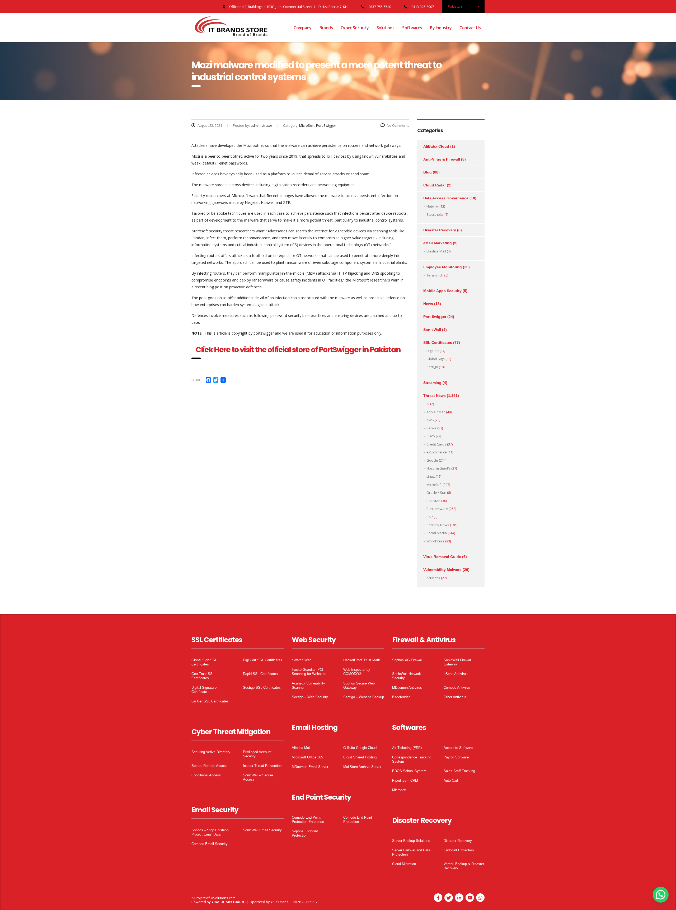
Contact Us (470, 28)
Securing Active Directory (210, 752)
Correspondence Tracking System (411, 759)
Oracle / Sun (436, 492)
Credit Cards (436, 444)
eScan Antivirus (456, 674)
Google (432, 460)
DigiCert (432, 350)
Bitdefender (401, 697)
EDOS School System (409, 771)
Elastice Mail (436, 251)
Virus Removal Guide (442, 557)
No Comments (398, 125)
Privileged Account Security (257, 754)
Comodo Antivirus (457, 687)
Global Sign (435, 359)
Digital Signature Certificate (204, 690)
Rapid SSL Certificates (260, 674)
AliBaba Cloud (436, 146)
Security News (437, 524)
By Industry (441, 28)
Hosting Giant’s (438, 468)
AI (427, 403)
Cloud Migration (404, 864)
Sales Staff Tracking (459, 771)
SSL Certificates (437, 342)
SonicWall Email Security (262, 830)
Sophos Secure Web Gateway (359, 685)
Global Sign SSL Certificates (204, 662)
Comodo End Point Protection (357, 819)
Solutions (385, 28)
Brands (326, 28)
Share (196, 380)
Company (303, 28)
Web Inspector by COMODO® (356, 672)
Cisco (430, 436)
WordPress (435, 541)
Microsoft (399, 790)
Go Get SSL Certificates (210, 701)
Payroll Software (456, 757)
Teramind (434, 275)
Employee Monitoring (442, 267)
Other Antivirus (455, 697)
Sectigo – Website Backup (363, 697)
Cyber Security (355, 28)
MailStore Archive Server (362, 767)
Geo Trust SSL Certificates (202, 676)
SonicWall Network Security (406, 676)
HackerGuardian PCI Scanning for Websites (309, 672)
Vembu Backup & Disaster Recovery (464, 866)
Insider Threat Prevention (262, 766)
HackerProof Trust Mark (361, 660)
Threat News (434, 395)
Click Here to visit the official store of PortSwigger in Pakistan (300, 350)
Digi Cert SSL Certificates (262, 660)
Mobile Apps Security (442, 291)
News (428, 304)
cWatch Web (301, 660)
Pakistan (433, 500)
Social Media (436, 533)
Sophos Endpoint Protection (305, 833)
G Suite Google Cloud (360, 748)
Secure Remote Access (209, 766)
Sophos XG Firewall (407, 660)
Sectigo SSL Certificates (262, 687)
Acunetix (433, 577)
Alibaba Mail (301, 748)
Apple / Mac (435, 412)
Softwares (412, 28)
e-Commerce (436, 452)
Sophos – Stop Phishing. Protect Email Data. (210, 832)
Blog (427, 172)
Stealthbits (435, 214)
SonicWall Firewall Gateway (458, 662)
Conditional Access (206, 775)
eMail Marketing (437, 243)
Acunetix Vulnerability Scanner (308, 685)
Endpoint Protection (459, 850)
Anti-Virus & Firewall (441, 159)
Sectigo (432, 366)
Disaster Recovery (439, 230)
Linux (430, 476)
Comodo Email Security (209, 844)
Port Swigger (434, 317)
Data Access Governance (445, 198)
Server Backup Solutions (411, 841)
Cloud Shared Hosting (360, 757)
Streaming (432, 383)
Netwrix (432, 206)
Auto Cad (451, 780)
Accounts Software (458, 748)
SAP (429, 516)
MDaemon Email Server (310, 767)
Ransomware (437, 508)
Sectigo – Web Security (310, 697)
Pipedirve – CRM (405, 780)
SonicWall (432, 329)
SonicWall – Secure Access (258, 777)
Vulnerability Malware (442, 569)
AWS (430, 420)
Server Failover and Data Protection (411, 852)
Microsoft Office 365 (307, 757)
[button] (661, 895)
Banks (431, 428)
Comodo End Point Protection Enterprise (308, 819)
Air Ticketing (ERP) (407, 748)
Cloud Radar (434, 185)
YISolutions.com (223, 897)
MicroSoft (434, 484)
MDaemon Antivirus (407, 687)
